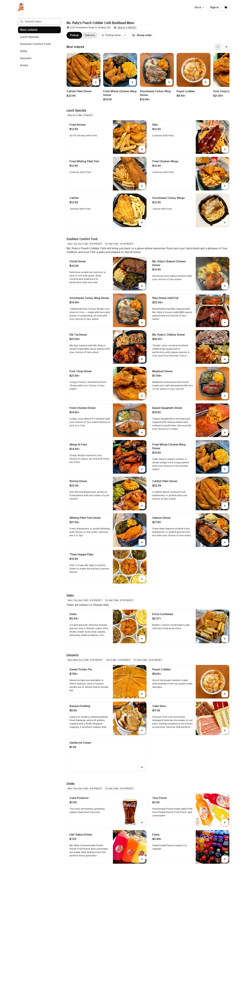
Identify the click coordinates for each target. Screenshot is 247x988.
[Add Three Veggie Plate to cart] (142, 579)
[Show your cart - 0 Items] (226, 7)
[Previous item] (218, 46)
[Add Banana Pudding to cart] (142, 730)
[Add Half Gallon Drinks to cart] (142, 859)
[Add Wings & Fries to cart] (142, 469)
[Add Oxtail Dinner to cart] (142, 286)
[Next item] (226, 46)
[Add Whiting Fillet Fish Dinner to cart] (142, 542)
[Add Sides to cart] (142, 638)
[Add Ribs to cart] (225, 149)
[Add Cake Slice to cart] (225, 730)
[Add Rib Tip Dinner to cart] (142, 359)
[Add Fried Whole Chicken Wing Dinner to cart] (132, 82)
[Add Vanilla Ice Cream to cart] (142, 767)
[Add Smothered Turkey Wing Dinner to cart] (169, 82)
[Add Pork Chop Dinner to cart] (142, 396)
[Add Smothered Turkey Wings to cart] (225, 222)
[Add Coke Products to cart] (142, 822)
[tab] (74, 35)
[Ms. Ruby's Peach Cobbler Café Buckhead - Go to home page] (21, 7)
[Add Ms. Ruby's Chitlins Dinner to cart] (225, 359)
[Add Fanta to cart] (225, 859)
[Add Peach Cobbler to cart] (206, 82)
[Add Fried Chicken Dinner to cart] (142, 432)
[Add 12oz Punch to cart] (225, 822)
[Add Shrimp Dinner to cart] (142, 505)
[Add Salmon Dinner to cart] (225, 542)
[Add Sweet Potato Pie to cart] (142, 694)
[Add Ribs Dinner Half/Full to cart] (225, 322)
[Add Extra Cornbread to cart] (225, 638)
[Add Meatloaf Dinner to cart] (225, 396)
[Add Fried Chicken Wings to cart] (225, 186)
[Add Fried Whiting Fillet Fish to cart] (142, 186)
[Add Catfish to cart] (142, 222)
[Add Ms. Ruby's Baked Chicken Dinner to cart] (225, 286)
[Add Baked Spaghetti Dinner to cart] (225, 432)
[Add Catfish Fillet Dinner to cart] (95, 82)
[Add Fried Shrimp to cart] (142, 149)
